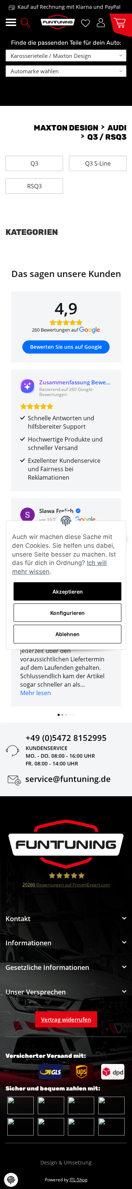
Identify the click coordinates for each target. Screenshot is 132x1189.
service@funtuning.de (68, 780)
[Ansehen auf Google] (27, 514)
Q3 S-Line (98, 163)
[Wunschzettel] (86, 22)
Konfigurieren (67, 613)
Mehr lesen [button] (35, 693)
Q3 (34, 163)
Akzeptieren (67, 591)
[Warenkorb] (117, 22)
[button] (25, 22)
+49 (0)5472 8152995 (66, 739)
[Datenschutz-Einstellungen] (11, 1180)
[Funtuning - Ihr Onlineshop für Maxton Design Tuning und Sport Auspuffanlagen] (58, 22)
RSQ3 (34, 186)
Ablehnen (67, 634)
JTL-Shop (78, 1180)
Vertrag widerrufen (66, 1019)
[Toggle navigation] (11, 22)
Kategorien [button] (32, 232)
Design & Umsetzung (66, 1162)
